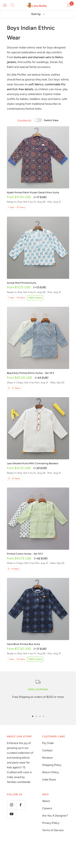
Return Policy (50, 772)
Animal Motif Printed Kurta (21, 282)
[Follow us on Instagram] (11, 804)
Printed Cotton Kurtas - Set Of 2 (25, 553)
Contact (47, 750)
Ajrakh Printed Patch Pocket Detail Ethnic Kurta (33, 192)
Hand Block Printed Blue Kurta (23, 644)
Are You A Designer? (55, 815)
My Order (48, 743)
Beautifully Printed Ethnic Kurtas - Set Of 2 (30, 373)
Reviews (47, 757)
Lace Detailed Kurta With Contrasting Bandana (32, 463)
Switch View (51, 120)
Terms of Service (53, 830)
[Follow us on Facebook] (20, 804)
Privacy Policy (50, 823)
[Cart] (69, 5)
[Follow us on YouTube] (11, 814)
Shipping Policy (51, 765)
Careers (47, 808)
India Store (49, 779)
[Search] (12, 5)
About (46, 801)
